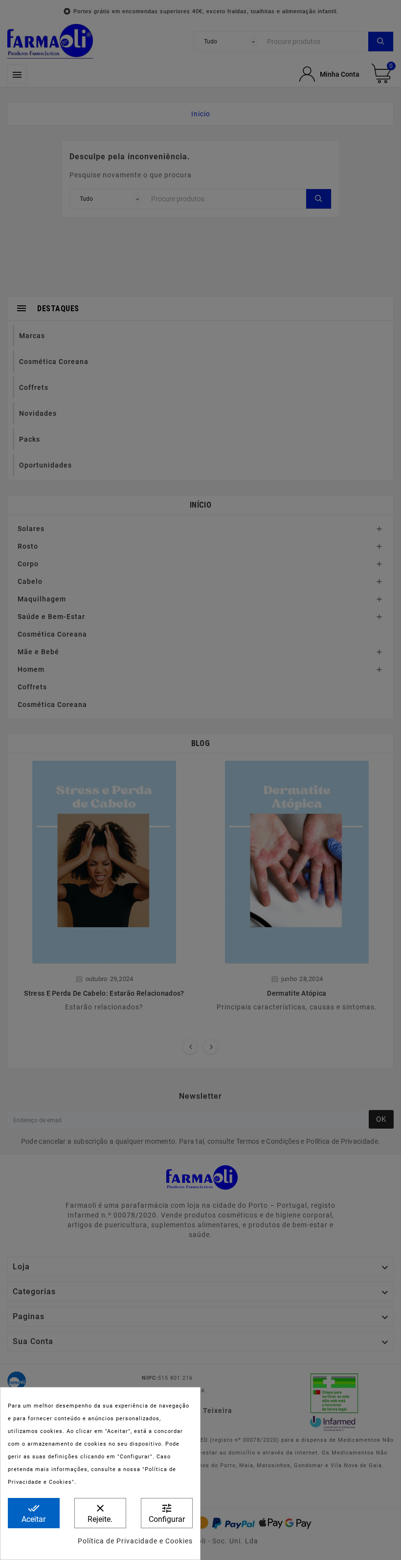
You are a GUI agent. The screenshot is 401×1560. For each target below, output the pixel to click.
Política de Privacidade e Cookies (135, 1541)
